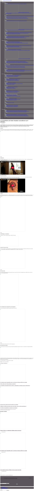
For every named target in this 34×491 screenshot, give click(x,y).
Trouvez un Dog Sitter (4, 488)
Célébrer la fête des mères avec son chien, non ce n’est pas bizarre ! (13, 406)
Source (1, 156)
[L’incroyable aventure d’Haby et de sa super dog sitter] (13, 468)
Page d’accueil (3, 487)
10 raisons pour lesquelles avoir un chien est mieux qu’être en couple (13, 382)
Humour (4, 361)
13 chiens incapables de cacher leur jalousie (8, 407)
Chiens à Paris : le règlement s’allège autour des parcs (10, 430)
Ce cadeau (7, 360)
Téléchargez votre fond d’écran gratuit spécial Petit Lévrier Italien (8, 409)
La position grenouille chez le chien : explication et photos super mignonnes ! (15, 385)
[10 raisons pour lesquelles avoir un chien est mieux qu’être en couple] (13, 380)
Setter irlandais (6, 361)
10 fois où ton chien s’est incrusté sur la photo (9, 404)
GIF (2, 361)
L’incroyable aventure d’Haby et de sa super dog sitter (10, 469)
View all (6, 14)
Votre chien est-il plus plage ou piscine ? (8, 383)
